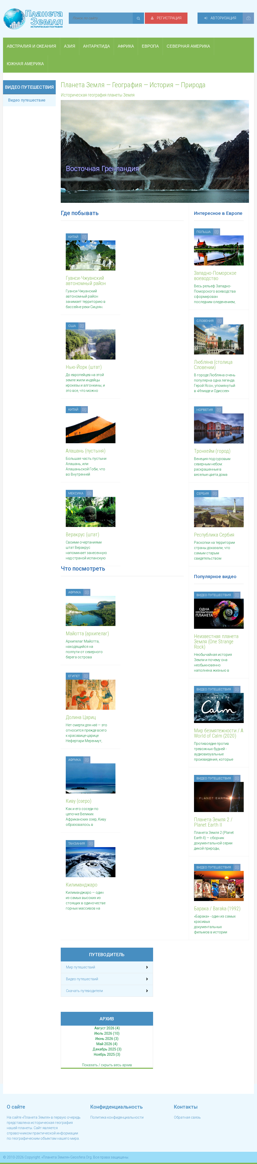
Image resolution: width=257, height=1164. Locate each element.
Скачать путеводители (84, 991)
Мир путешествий (80, 967)
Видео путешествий (82, 979)
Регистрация (168, 18)
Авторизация (223, 18)
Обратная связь (187, 1117)
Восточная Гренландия (102, 168)
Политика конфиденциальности (117, 1117)
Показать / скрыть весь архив (107, 1065)
